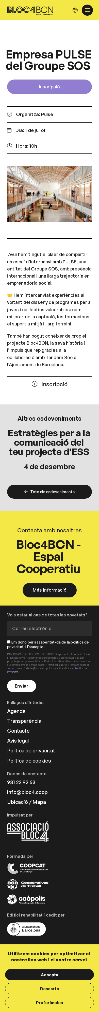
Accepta (49, 974)
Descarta (49, 988)
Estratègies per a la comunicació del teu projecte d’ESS (49, 442)
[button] (26, 130)
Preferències (49, 1002)
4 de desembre (49, 466)
